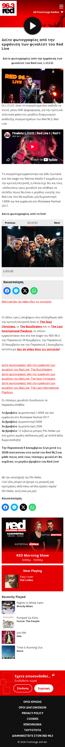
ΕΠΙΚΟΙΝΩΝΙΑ (33, 724)
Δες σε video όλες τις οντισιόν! (38, 349)
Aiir (45, 742)
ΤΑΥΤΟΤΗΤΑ (32, 730)
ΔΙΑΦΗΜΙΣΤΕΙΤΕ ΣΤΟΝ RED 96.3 (32, 736)
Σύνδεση (22, 688)
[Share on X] (25, 290)
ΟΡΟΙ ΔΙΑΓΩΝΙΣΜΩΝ (32, 707)
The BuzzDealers (31, 326)
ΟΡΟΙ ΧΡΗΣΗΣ (32, 702)
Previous (8, 222)
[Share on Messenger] (16, 290)
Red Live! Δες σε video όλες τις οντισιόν (27, 301)
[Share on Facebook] (7, 290)
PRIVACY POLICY (32, 713)
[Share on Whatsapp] (34, 290)
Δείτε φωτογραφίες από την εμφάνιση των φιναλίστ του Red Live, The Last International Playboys (30, 387)
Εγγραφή (44, 688)
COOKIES (32, 719)
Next (55, 222)
